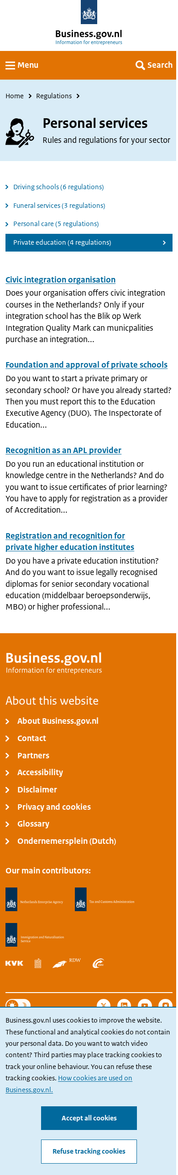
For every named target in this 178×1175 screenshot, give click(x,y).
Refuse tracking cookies (89, 1151)
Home (14, 96)
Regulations (54, 96)
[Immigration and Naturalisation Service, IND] (34, 935)
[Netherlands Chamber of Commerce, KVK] (14, 963)
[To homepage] (89, 12)
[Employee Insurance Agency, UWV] (98, 963)
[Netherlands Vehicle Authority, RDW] (66, 963)
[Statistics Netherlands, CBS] (38, 963)
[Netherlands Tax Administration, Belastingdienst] (105, 900)
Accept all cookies (89, 1118)
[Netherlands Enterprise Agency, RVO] (34, 900)
